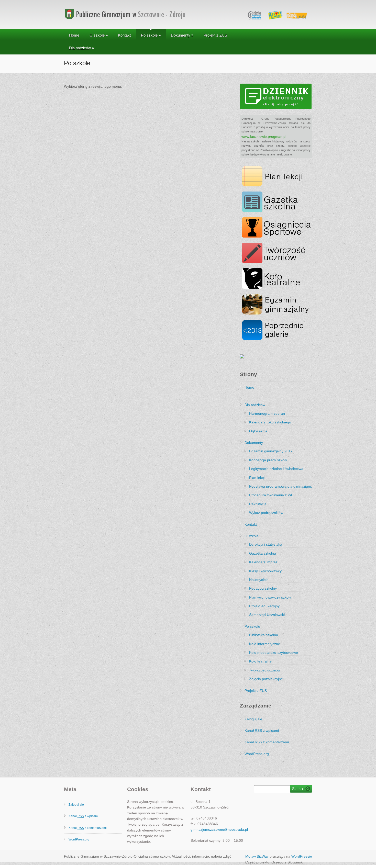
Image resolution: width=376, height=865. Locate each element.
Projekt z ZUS (215, 35)
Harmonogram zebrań (267, 413)
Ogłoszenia (258, 431)
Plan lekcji (257, 478)
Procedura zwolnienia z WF (271, 495)
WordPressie (301, 856)
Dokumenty (182, 35)
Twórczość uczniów (264, 670)
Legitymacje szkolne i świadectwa (276, 469)
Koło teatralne (260, 661)
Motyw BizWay (257, 856)
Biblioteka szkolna (263, 635)
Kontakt (124, 35)
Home (74, 35)
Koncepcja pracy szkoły (268, 460)
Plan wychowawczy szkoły (270, 597)
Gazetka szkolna (262, 553)
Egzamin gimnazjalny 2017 (271, 451)
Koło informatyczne (264, 644)
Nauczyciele (259, 580)
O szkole (99, 35)
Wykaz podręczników (266, 513)
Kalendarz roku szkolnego (270, 422)
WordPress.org (257, 754)
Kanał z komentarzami (267, 742)
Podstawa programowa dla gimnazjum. (280, 486)
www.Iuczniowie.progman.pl (263, 136)
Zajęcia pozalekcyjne (266, 679)
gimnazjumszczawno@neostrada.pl (219, 829)
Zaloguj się (253, 719)
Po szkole (151, 35)
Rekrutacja (258, 504)
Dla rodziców (81, 48)
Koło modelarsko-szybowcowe (273, 652)
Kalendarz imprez (263, 562)
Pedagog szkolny (263, 588)
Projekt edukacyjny (264, 606)
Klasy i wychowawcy (265, 571)
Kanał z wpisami (262, 730)
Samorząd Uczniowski (267, 615)
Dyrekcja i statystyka (265, 544)
